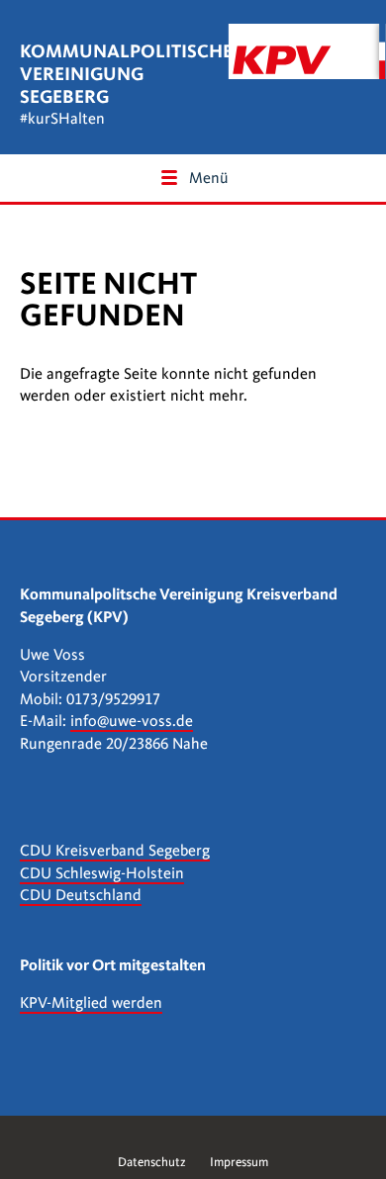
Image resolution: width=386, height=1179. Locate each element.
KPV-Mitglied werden (91, 1003)
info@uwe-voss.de (131, 721)
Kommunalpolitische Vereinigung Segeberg (126, 74)
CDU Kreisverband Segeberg (115, 851)
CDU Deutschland (81, 895)
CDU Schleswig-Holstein (102, 873)
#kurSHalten (62, 119)
